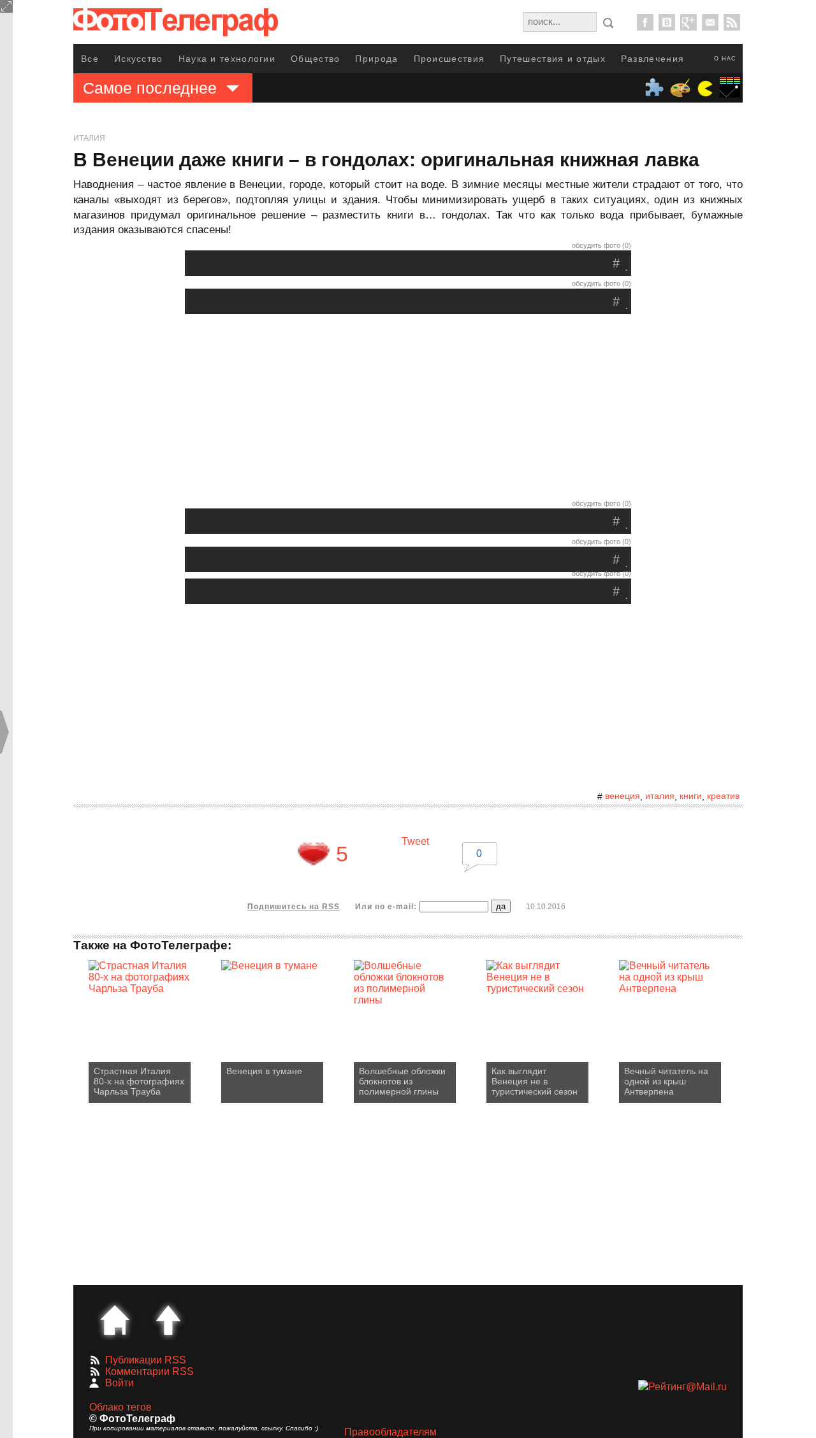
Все (90, 59)
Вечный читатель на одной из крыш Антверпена (666, 1081)
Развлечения (652, 59)
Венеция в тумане (264, 1071)
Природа (376, 59)
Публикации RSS (145, 1360)
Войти (119, 1382)
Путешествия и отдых (553, 59)
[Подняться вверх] (168, 1320)
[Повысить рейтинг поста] (314, 853)
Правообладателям (390, 1432)
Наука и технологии (226, 59)
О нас (725, 58)
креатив (723, 796)
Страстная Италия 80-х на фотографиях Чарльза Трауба (139, 1081)
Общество (315, 59)
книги (691, 796)
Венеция (622, 796)
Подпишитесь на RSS (293, 906)
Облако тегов (120, 1407)
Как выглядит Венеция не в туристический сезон (535, 1081)
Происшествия (449, 59)
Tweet (415, 841)
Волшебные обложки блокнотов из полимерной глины (402, 1081)
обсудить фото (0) (601, 245)
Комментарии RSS (149, 1371)
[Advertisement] (408, 409)
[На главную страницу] (114, 1320)
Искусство (138, 59)
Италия (89, 138)
